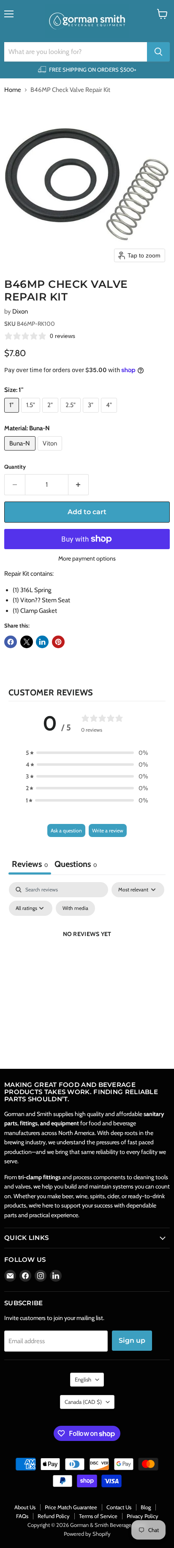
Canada (83, 1401)
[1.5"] (32, 415)
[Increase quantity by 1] (78, 484)
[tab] (75, 865)
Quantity (15, 467)
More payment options (87, 558)
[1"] (12, 415)
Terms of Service (98, 1516)
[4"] (110, 415)
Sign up (132, 1340)
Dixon (20, 311)
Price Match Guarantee (71, 1507)
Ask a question (66, 830)
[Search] (158, 52)
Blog (146, 1507)
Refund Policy (54, 1516)
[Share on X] (26, 642)
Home (12, 90)
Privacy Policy (142, 1516)
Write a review (107, 830)
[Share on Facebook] (10, 642)
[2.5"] (71, 415)
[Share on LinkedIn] (42, 642)
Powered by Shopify (87, 1533)
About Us (24, 1507)
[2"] (51, 415)
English (83, 1379)
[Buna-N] (21, 452)
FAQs (22, 1516)
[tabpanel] (87, 953)
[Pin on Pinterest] (58, 642)
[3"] (92, 415)
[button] (87, 752)
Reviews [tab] (30, 864)
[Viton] (51, 452)
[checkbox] (75, 908)
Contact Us (118, 1507)
